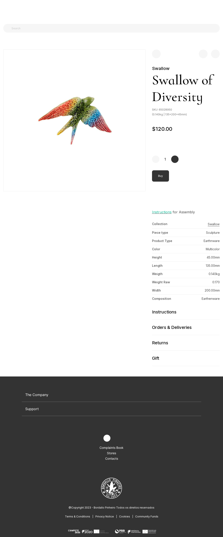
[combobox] (114, 28)
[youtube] (117, 438)
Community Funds (146, 516)
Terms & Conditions (77, 516)
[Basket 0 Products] (218, 10)
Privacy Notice (104, 516)
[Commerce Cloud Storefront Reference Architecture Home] (110, 11)
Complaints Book (111, 447)
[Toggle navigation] (5, 10)
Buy (160, 175)
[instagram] (106, 438)
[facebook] (97, 438)
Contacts (111, 458)
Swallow (161, 68)
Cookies (124, 516)
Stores (111, 453)
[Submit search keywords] (7, 28)
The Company (36, 395)
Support (32, 409)
